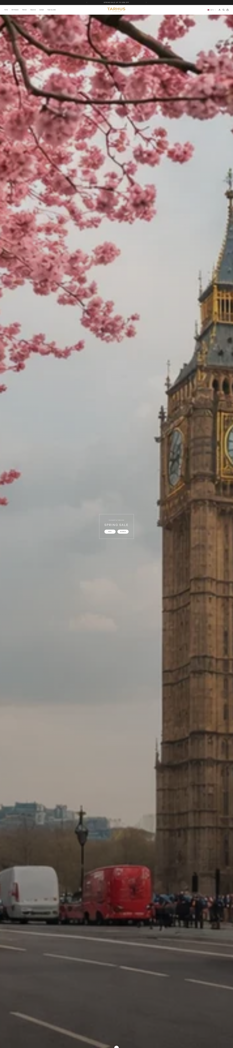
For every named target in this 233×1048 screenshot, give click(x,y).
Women (24, 10)
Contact (41, 10)
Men (110, 531)
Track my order (51, 10)
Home (6, 10)
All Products (15, 10)
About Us (33, 10)
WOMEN (123, 531)
